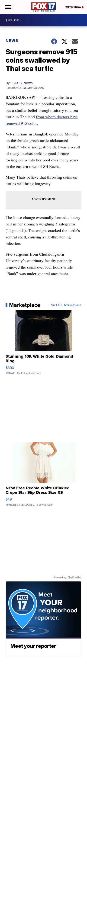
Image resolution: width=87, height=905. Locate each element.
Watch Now (73, 7)
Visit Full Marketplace (66, 305)
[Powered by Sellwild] (74, 577)
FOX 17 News (22, 83)
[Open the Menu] (7, 7)
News (12, 40)
